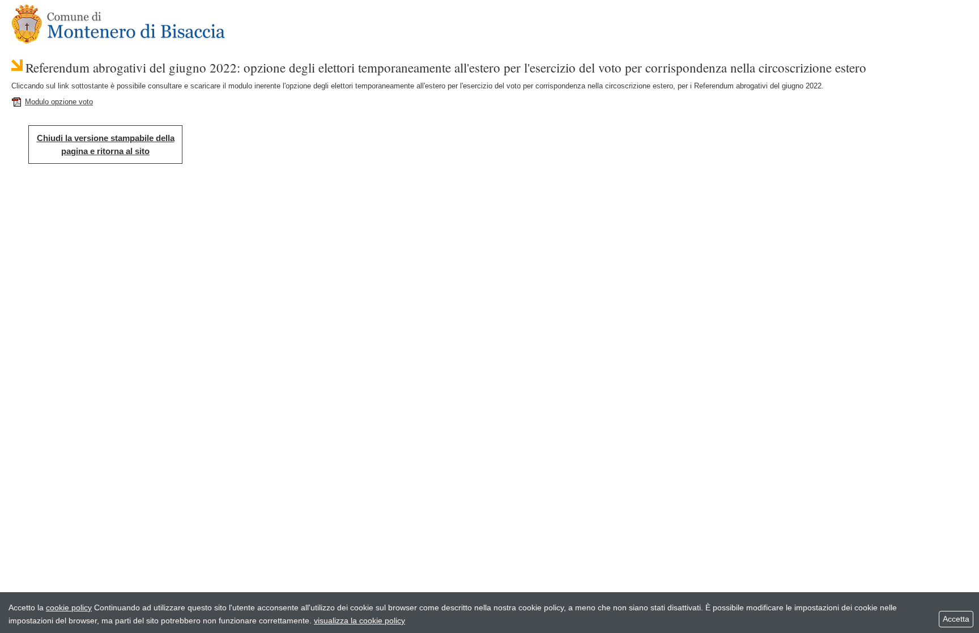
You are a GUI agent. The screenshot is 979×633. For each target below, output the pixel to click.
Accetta (956, 618)
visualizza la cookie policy (359, 620)
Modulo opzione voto (59, 101)
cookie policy (69, 607)
